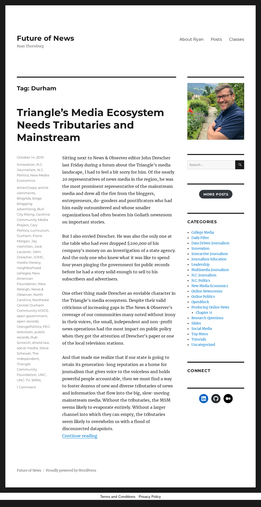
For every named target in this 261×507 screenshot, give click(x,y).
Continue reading (79, 435)
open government (32, 316)
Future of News (45, 38)
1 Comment (26, 387)
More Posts (215, 194)
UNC (42, 375)
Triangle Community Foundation (27, 369)
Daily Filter (200, 238)
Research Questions (207, 318)
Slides (196, 323)
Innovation (26, 164)
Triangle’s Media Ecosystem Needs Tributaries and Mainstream (90, 125)
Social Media (201, 329)
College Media (202, 232)
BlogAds (24, 198)
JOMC (38, 257)
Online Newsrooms (207, 291)
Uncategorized (203, 345)
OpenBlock (200, 302)
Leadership (200, 264)
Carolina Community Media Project (33, 219)
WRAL (36, 380)
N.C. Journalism (203, 275)
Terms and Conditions (117, 497)
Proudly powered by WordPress (71, 470)
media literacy (29, 262)
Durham (24, 236)
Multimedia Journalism (210, 270)
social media (27, 348)
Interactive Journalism (209, 254)
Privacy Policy (150, 497)
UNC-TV (23, 380)
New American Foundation (28, 278)
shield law (40, 343)
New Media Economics (209, 286)
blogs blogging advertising (29, 203)
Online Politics (203, 296)
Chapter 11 (204, 313)
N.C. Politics (200, 280)
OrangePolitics (29, 327)
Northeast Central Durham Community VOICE (33, 305)
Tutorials (198, 339)
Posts (216, 39)
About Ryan (191, 39)
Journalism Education (209, 259)
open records (27, 321)
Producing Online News (210, 307)
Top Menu (199, 334)
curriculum (39, 230)
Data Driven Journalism (210, 243)
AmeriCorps (26, 188)
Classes (236, 39)
